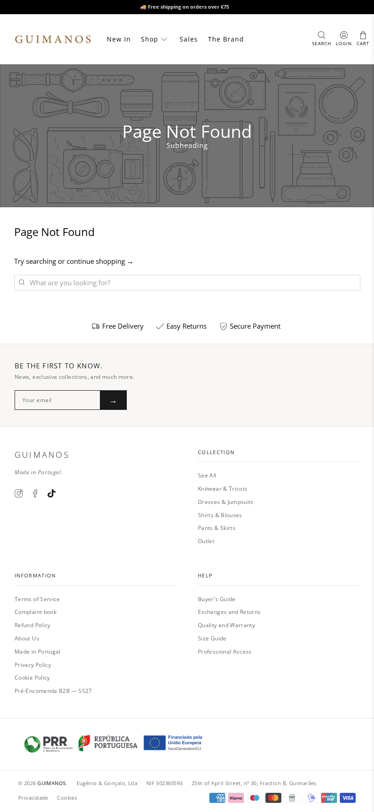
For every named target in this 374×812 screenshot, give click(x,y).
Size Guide (212, 638)
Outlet (206, 541)
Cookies (67, 797)
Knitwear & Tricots (222, 488)
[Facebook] (35, 493)
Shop (149, 39)
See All (207, 475)
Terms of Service (37, 599)
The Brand (226, 39)
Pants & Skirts (216, 528)
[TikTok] (51, 493)
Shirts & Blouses (220, 515)
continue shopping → (100, 261)
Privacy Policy (33, 665)
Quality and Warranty (226, 625)
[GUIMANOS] (53, 39)
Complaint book (36, 612)
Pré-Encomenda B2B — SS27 (53, 691)
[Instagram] (19, 493)
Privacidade (33, 797)
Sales (189, 39)
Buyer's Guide (217, 599)
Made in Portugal (38, 651)
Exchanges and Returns (229, 612)
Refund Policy (33, 625)
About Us (27, 638)
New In (119, 39)
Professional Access (225, 651)
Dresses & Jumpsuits (226, 502)
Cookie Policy (32, 677)
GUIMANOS (51, 783)
